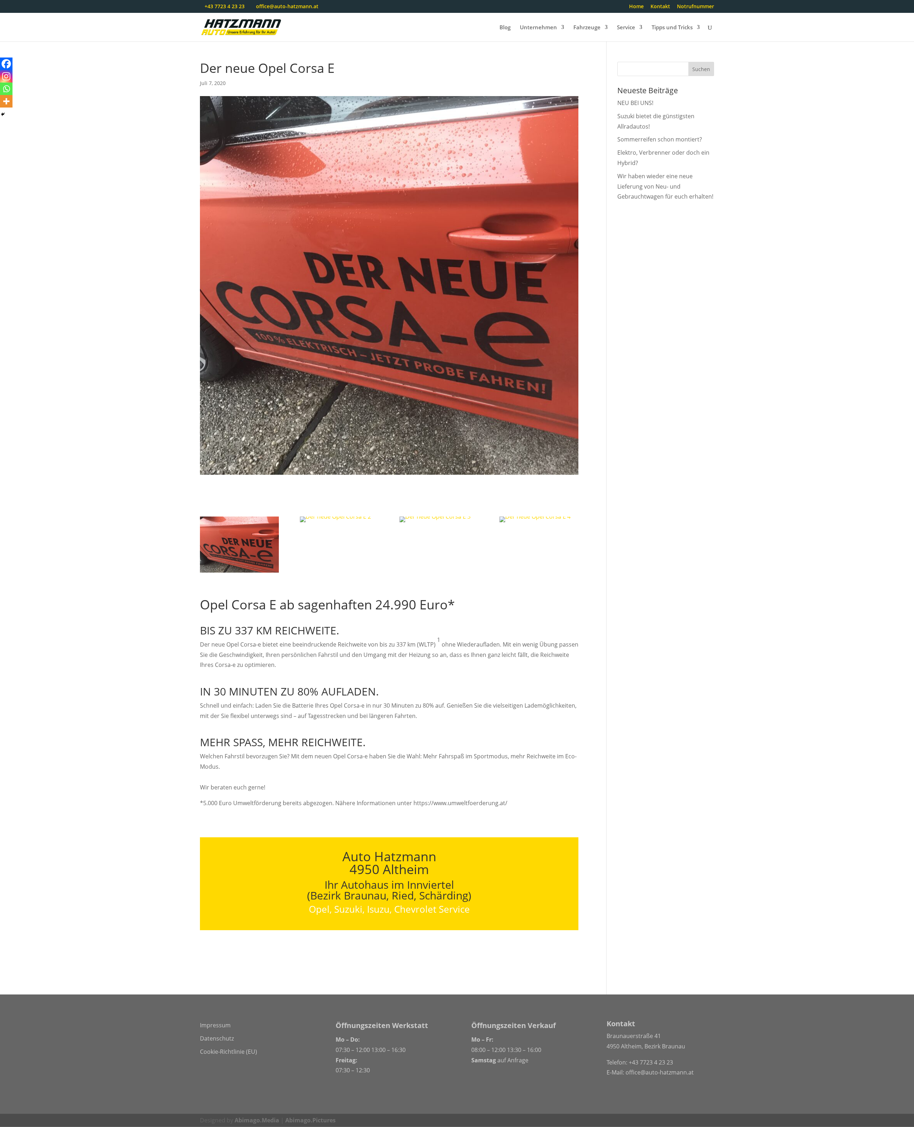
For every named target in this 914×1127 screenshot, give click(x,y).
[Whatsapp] (6, 89)
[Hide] (3, 114)
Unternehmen (538, 28)
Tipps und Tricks (672, 28)
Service (626, 28)
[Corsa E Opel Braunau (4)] (535, 522)
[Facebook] (6, 64)
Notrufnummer (695, 7)
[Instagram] (6, 76)
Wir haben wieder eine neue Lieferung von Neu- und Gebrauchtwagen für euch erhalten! (665, 186)
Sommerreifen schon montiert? (659, 139)
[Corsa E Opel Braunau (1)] (239, 573)
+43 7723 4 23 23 (651, 1062)
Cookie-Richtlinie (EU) (228, 1052)
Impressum (215, 1025)
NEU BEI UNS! (635, 103)
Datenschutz (217, 1038)
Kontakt (660, 7)
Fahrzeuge (587, 28)
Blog (505, 28)
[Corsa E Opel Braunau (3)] (435, 522)
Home (636, 7)
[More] (6, 101)
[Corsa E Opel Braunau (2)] (335, 522)
